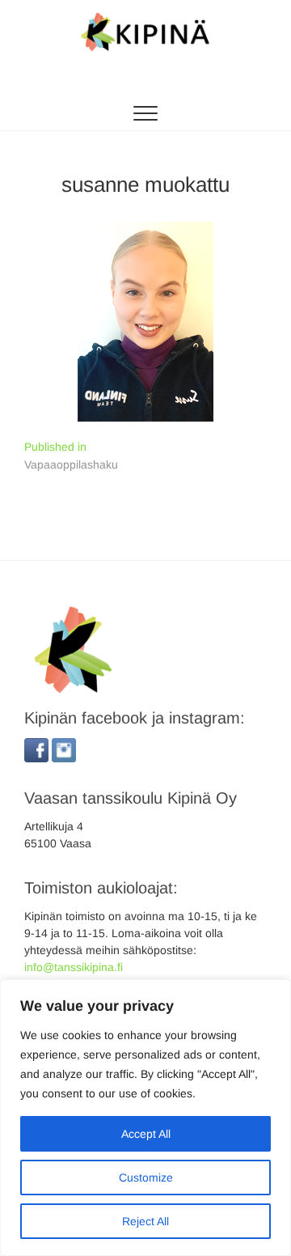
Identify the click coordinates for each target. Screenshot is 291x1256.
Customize (146, 1177)
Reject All (145, 1221)
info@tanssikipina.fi (73, 967)
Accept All (146, 1133)
